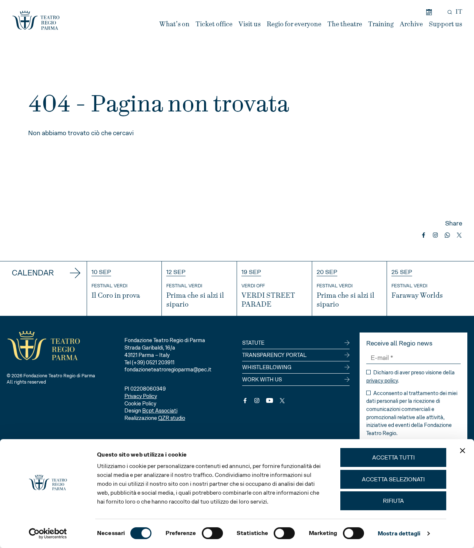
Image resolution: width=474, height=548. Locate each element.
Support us (445, 24)
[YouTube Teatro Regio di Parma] (269, 401)
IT (458, 12)
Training (381, 24)
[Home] (36, 20)
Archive (411, 24)
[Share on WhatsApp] (447, 235)
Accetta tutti (393, 457)
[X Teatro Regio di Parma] (282, 401)
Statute (253, 343)
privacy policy (382, 380)
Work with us (262, 379)
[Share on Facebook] (424, 235)
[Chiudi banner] (462, 450)
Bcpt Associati (159, 410)
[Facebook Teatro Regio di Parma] (245, 401)
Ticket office (214, 24)
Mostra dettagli (399, 533)
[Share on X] (459, 235)
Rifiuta (393, 500)
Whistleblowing (266, 367)
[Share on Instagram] (435, 235)
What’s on (174, 24)
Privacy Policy (140, 396)
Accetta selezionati (393, 479)
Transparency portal (274, 355)
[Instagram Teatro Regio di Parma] (257, 401)
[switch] (212, 533)
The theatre (344, 24)
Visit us (249, 24)
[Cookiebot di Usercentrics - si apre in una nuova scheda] (48, 533)
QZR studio (171, 418)
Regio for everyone (294, 24)
